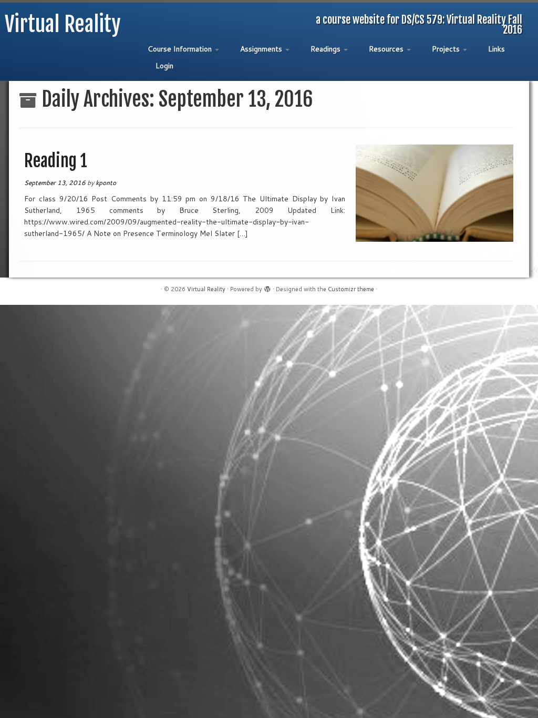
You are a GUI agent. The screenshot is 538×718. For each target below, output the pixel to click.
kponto (106, 182)
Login (164, 65)
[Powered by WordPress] (267, 287)
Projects (447, 49)
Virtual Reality (63, 24)
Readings (327, 49)
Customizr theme (351, 289)
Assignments (262, 49)
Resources (387, 49)
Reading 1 (55, 160)
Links (496, 49)
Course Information (181, 49)
